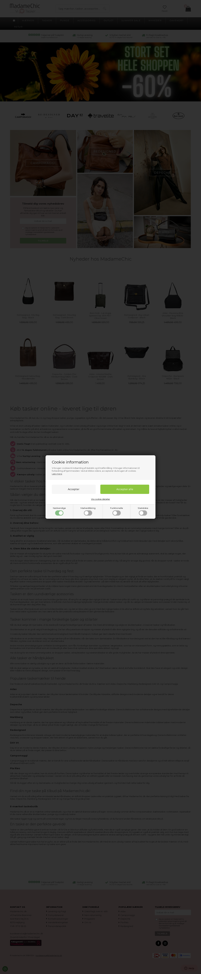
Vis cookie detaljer (100, 499)
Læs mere (57, 474)
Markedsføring (88, 508)
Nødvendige (59, 508)
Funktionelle (116, 508)
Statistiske (143, 508)
